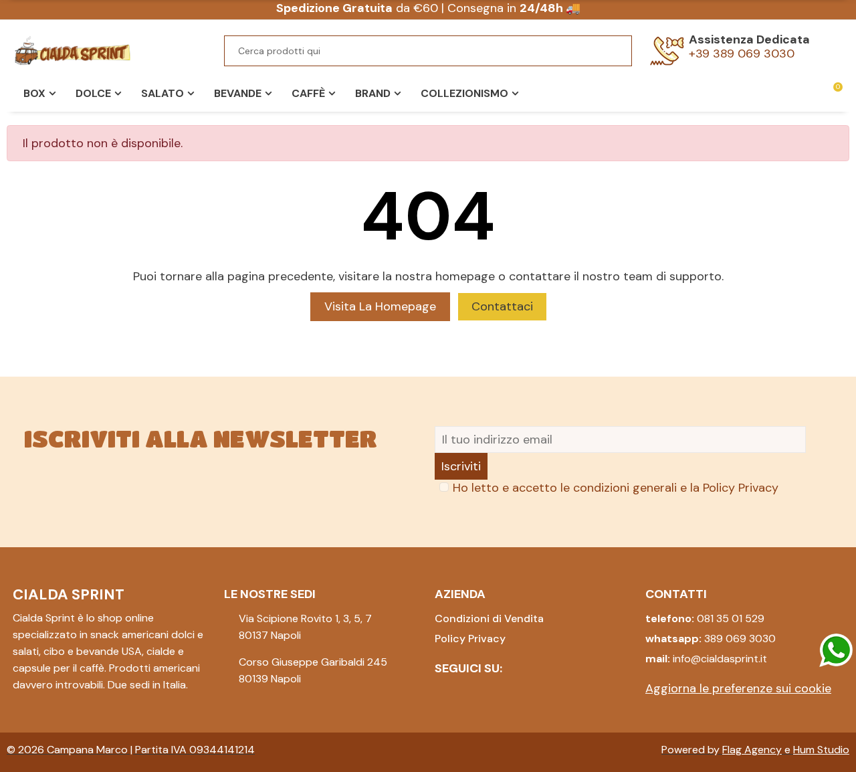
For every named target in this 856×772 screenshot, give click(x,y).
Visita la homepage (380, 306)
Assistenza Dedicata (749, 39)
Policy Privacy (740, 488)
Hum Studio (821, 750)
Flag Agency (752, 750)
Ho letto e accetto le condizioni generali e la (615, 488)
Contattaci (502, 306)
